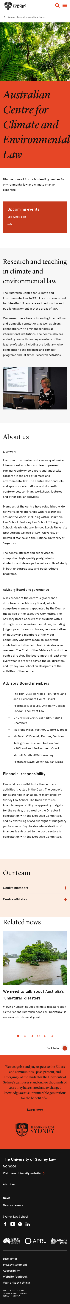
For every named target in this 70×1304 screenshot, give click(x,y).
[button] (57, 6)
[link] (24, 17)
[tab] (18, 1036)
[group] (35, 978)
